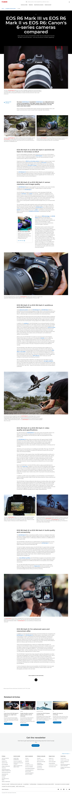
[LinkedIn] (63, 789)
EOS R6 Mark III (11, 90)
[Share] (36, 679)
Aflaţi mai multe (8, 723)
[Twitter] (66, 789)
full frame (24, 193)
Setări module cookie (20, 786)
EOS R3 (42, 338)
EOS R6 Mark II (39, 101)
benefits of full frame (34, 211)
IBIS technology (45, 216)
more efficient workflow (24, 557)
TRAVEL (21, 711)
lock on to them (51, 327)
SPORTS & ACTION (40, 711)
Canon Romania (5, 789)
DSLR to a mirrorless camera (32, 161)
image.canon (37, 566)
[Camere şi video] (27, 4)
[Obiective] (33, 4)
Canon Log (24, 466)
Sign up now (35, 745)
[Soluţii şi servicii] (51, 4)
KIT (36, 14)
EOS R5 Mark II (39, 207)
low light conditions (48, 361)
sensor (30, 193)
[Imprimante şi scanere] (43, 4)
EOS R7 (18, 209)
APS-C (36, 209)
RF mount (44, 162)
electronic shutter (24, 309)
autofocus (26, 323)
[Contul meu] (69, 2)
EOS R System (39, 155)
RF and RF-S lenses (32, 165)
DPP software (36, 355)
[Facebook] (58, 789)
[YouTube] (69, 789)
